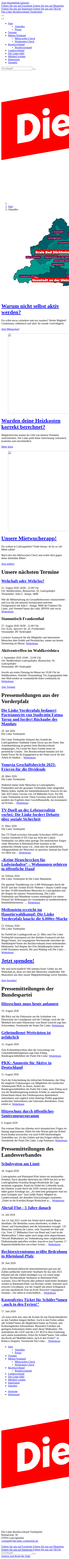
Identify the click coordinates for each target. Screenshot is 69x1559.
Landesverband (16, 50)
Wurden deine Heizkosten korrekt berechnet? (30, 424)
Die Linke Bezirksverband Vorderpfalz (21, 11)
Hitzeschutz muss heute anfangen (29, 1004)
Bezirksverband (16, 44)
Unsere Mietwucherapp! (29, 538)
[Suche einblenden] (2, 15)
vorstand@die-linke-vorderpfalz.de (19, 1540)
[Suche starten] (34, 69)
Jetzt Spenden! (9, 980)
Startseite (13, 1391)
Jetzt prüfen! (7, 563)
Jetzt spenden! (17, 961)
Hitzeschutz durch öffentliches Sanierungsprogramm (27, 1113)
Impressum (14, 59)
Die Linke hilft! (16, 53)
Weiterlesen (7, 611)
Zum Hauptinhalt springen (15, 2)
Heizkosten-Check (24, 41)
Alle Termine (8, 687)
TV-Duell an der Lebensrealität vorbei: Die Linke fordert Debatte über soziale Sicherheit (30, 814)
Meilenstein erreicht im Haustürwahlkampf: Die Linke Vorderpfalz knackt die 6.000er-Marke (34, 914)
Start (10, 23)
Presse (18, 29)
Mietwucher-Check (25, 38)
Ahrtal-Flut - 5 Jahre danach (26, 1207)
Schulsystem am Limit (20, 1164)
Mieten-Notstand (17, 35)
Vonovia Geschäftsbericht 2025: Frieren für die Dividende (28, 766)
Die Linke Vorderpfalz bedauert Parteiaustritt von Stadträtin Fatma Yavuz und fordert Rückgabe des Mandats (32, 717)
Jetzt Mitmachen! (10, 329)
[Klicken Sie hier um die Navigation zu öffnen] (2, 18)
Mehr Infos (7, 446)
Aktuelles (20, 26)
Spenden (12, 62)
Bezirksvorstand (23, 47)
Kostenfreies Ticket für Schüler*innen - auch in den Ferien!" (34, 1302)
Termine (12, 32)
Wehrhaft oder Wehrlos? (22, 581)
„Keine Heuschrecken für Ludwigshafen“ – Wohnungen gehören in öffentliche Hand (34, 864)
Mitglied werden (16, 56)
